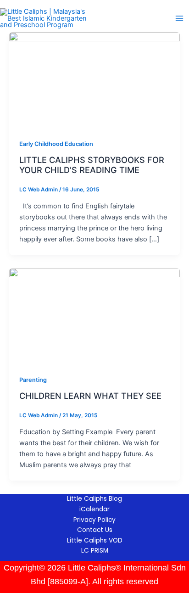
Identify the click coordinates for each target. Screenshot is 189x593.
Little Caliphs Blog (94, 498)
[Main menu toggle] (179, 18)
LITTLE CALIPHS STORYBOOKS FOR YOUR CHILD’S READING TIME (91, 165)
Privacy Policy (94, 519)
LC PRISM (94, 550)
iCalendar (94, 509)
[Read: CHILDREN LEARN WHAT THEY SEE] (94, 316)
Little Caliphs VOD (94, 540)
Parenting (33, 379)
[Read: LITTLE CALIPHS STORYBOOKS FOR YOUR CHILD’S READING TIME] (94, 80)
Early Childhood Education (56, 143)
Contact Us (94, 530)
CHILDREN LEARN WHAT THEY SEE (90, 396)
